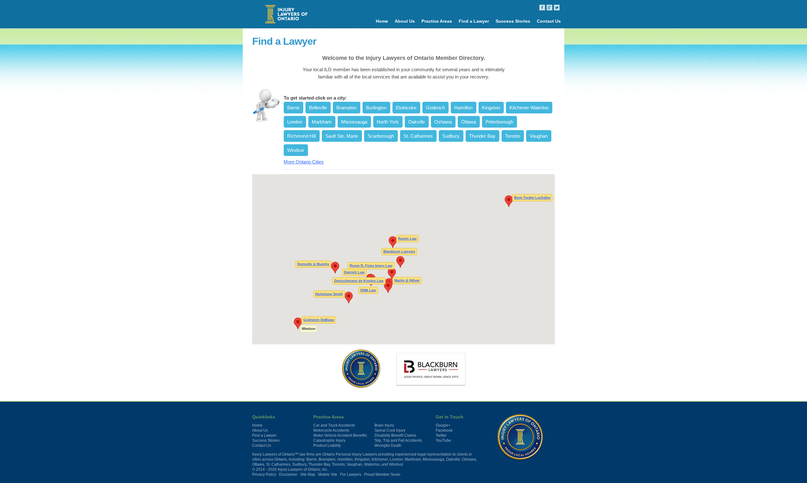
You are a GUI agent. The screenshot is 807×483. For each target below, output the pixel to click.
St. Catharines (418, 136)
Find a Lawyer (474, 21)
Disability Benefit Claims (395, 435)
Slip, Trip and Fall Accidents (398, 440)
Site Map (307, 474)
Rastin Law (407, 238)
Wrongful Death (387, 445)
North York (388, 121)
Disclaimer (288, 474)
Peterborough (499, 121)
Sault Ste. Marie (341, 136)
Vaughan (539, 136)
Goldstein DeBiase (318, 320)
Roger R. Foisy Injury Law (371, 265)
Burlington (376, 107)
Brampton (346, 107)
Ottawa (468, 121)
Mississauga (354, 121)
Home (382, 21)
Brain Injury (384, 425)
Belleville (318, 107)
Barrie (293, 107)
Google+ (443, 425)
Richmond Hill (301, 136)
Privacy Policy (264, 474)
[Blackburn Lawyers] (431, 369)
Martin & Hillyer (407, 280)
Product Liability (327, 445)
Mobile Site (327, 474)
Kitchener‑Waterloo (529, 107)
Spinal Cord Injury (389, 430)
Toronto (512, 136)
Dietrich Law (354, 272)
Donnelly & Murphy (313, 264)
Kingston (491, 107)
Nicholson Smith (329, 294)
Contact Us (549, 21)
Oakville (416, 121)
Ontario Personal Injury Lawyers (349, 454)
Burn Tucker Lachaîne (532, 197)
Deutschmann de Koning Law (359, 281)
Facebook (444, 430)
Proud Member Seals (382, 474)
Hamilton (463, 107)
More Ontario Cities (304, 161)
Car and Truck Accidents (334, 425)
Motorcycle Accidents (331, 430)
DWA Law (368, 290)
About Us (405, 21)
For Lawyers (350, 474)
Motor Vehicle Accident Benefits (340, 435)
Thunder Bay (482, 136)
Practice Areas (436, 21)
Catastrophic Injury (329, 440)
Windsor (295, 150)
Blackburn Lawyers (399, 251)
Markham (322, 121)
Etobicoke (406, 107)
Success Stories (513, 21)
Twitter (441, 435)
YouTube (443, 440)
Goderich (435, 107)
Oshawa (443, 121)
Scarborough (381, 136)
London (294, 121)
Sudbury (451, 136)
